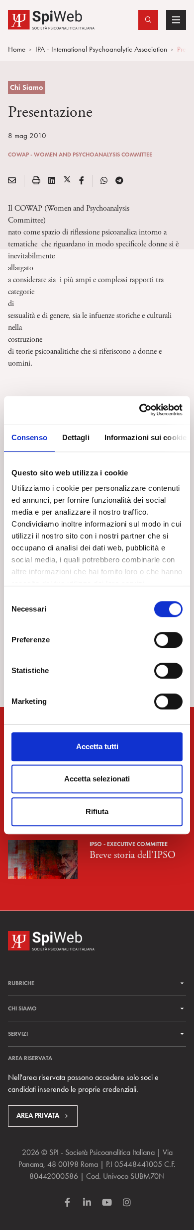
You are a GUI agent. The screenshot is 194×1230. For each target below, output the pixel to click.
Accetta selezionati (97, 778)
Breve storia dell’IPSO (133, 855)
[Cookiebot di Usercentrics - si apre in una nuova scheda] (140, 409)
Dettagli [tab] (76, 437)
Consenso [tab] (29, 437)
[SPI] (51, 18)
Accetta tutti (97, 746)
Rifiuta (97, 811)
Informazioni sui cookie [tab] (145, 437)
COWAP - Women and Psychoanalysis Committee (80, 154)
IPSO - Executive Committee (129, 843)
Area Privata (37, 1115)
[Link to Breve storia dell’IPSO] (43, 858)
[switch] (168, 640)
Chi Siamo (26, 87)
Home (16, 49)
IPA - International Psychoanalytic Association (101, 49)
